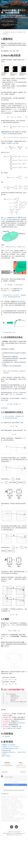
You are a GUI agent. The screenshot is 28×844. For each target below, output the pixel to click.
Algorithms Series (14, 805)
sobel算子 (19, 723)
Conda (19, 803)
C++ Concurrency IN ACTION (7, 818)
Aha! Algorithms (5, 809)
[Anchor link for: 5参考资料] (14, 741)
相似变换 (24, 392)
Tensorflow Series (5, 805)
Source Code (22, 814)
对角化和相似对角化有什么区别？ (10, 748)
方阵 (16, 392)
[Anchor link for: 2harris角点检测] (21, 55)
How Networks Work (6, 814)
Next (21, 765)
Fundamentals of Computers (7, 801)
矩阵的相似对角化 (6, 750)
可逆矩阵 (8, 388)
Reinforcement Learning (6, 820)
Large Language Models (19, 818)
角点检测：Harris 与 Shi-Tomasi (10, 746)
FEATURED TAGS (5, 793)
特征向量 (21, 353)
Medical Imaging (16, 820)
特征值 (15, 217)
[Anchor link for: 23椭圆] (10, 619)
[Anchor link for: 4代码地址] (14, 733)
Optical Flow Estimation (15, 812)
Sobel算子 (13, 143)
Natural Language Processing (16, 807)
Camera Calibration (13, 809)
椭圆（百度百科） (6, 756)
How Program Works (6, 812)
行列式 (20, 288)
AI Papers (21, 805)
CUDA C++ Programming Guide (8, 816)
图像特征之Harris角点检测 (8, 744)
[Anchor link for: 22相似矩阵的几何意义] (24, 412)
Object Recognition (5, 807)
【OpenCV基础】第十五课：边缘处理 (11, 728)
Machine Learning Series (12, 796)
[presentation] (7, 105)
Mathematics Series (22, 796)
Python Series (14, 798)
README (3, 796)
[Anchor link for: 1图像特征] (14, 39)
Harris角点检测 (6, 736)
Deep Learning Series (12, 803)
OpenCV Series (5, 6)
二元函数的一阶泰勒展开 (7, 133)
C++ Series (4, 803)
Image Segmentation (6, 798)
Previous (7, 764)
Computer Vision (14, 814)
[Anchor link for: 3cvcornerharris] (26, 689)
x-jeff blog (4, 2)
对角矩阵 (20, 394)
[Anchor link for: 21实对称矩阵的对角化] (24, 337)
